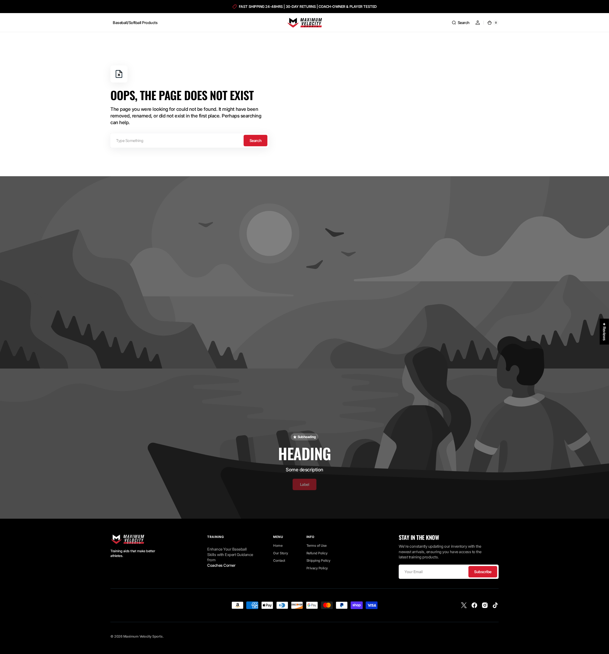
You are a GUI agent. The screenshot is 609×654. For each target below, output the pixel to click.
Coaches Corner (221, 565)
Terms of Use (316, 545)
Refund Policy (317, 553)
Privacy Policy (317, 568)
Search (255, 140)
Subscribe (482, 571)
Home (277, 545)
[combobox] (189, 140)
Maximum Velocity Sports (143, 636)
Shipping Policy (318, 560)
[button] (461, 22)
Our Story (280, 553)
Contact (279, 560)
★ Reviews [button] (604, 331)
